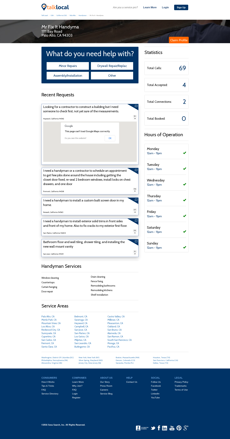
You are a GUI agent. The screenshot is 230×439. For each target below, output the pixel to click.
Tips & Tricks (47, 386)
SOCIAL (155, 378)
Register (76, 397)
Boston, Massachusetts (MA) (127, 357)
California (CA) (61, 15)
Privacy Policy (181, 382)
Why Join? (77, 386)
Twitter (154, 389)
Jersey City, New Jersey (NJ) (90, 363)
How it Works (47, 382)
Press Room (106, 386)
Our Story (105, 382)
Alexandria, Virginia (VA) (51, 363)
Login (165, 7)
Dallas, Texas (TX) (160, 363)
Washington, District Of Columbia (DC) (57, 357)
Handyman (83, 15)
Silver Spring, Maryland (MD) (91, 360)
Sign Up (181, 7)
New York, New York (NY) (89, 357)
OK (110, 138)
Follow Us (156, 382)
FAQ (43, 389)
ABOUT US (106, 378)
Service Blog (106, 393)
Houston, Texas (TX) (161, 357)
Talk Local (44, 15)
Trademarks (181, 386)
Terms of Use (181, 389)
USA (52, 15)
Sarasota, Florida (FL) (125, 363)
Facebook (156, 386)
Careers (104, 389)
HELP (129, 378)
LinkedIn (155, 393)
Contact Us (131, 382)
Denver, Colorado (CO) (125, 360)
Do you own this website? (75, 138)
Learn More (150, 7)
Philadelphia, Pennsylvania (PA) (54, 360)
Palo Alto (73, 15)
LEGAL (179, 378)
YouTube (155, 397)
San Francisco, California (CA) (165, 360)
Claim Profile (178, 40)
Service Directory (49, 393)
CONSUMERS (49, 378)
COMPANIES (79, 378)
